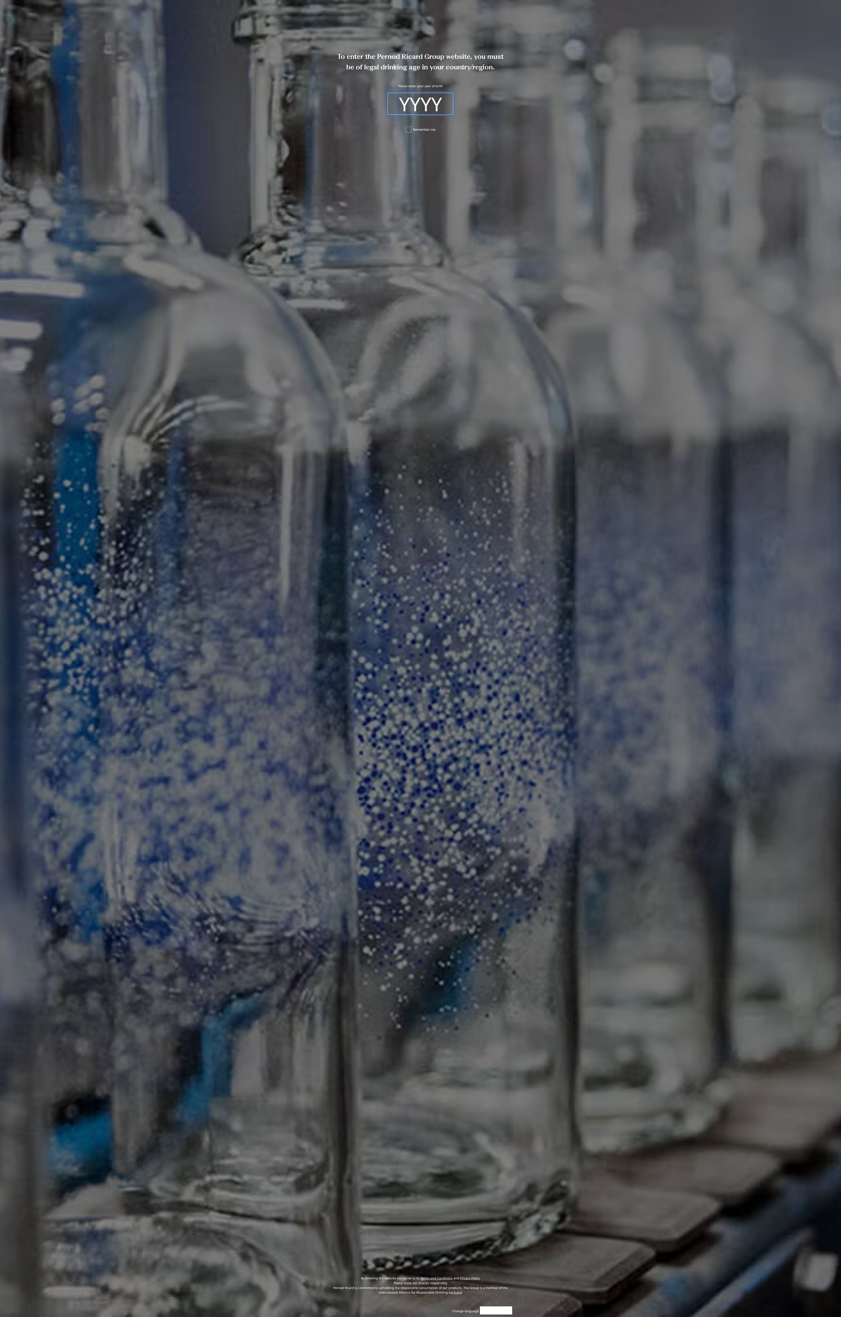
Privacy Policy (469, 1278)
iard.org (455, 1292)
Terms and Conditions (436, 1278)
